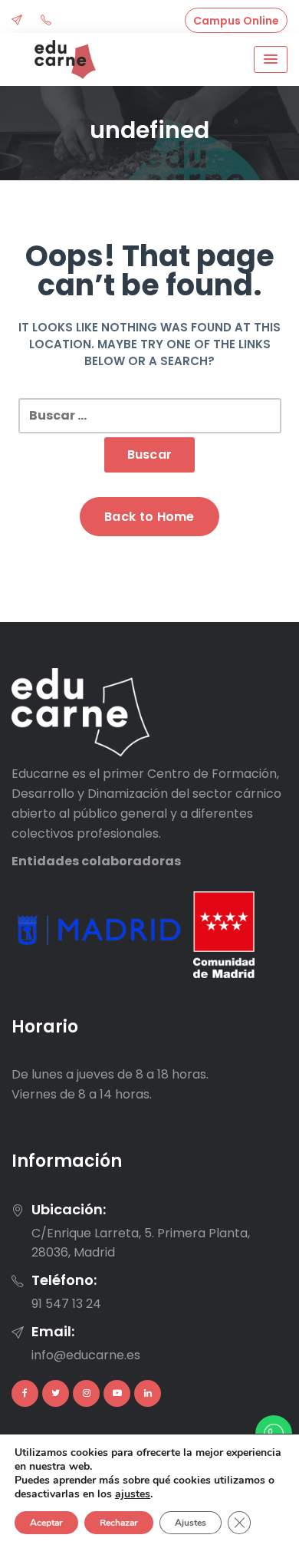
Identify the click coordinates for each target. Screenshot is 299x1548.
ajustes (132, 1494)
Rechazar (119, 1523)
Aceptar (46, 1523)
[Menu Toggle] (271, 59)
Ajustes (190, 1523)
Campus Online (236, 20)
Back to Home (149, 516)
